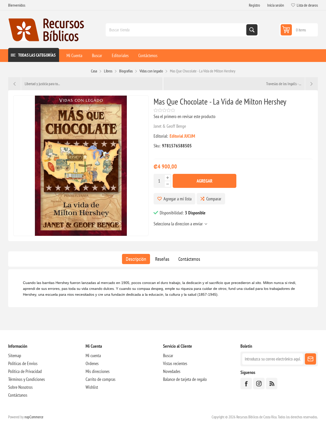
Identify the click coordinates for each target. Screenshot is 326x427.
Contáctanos (17, 395)
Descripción (136, 259)
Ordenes (92, 363)
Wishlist (92, 387)
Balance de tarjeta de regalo (185, 379)
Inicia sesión (275, 5)
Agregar (204, 181)
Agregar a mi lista (178, 199)
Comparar (213, 199)
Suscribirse (310, 359)
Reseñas (162, 259)
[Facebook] (246, 383)
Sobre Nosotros (20, 387)
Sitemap (14, 355)
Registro (254, 5)
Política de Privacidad (25, 371)
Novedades (171, 371)
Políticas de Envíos (22, 363)
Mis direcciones (98, 371)
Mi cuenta (93, 355)
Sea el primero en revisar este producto (184, 116)
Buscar (168, 355)
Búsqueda (251, 29)
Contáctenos (189, 259)
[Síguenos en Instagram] (259, 383)
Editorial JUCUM (182, 136)
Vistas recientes (175, 363)
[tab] (136, 259)
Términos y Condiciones (26, 379)
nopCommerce (33, 417)
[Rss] (271, 383)
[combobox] (176, 29)
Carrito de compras (100, 379)
